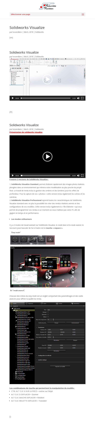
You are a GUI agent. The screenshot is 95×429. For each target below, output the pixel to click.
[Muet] (78, 98)
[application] (47, 79)
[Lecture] (13, 98)
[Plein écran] (82, 98)
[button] (47, 79)
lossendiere (17, 32)
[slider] (45, 98)
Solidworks (39, 32)
